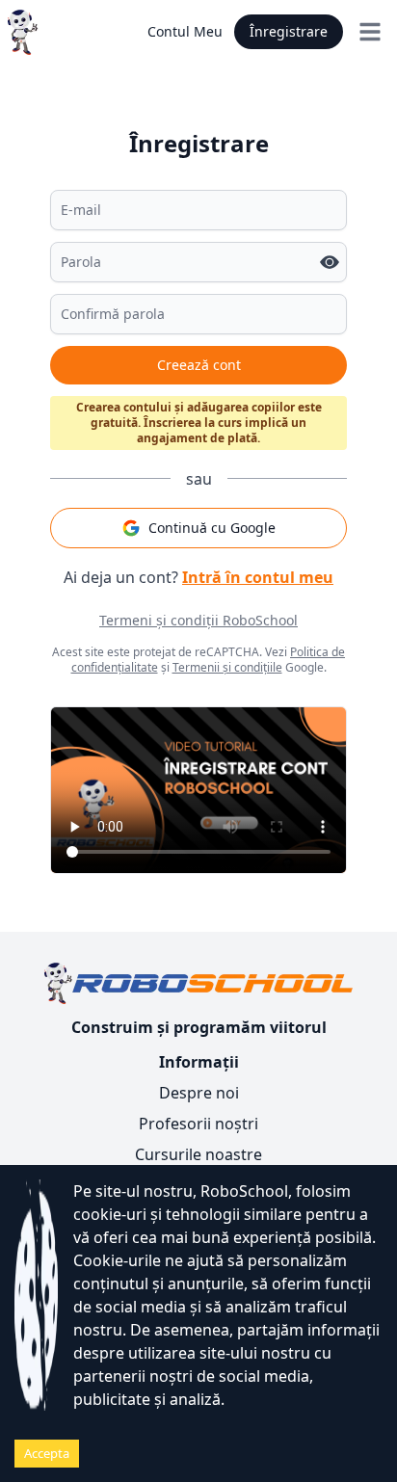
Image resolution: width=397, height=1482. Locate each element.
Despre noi (199, 1092)
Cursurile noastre (198, 1154)
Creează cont (199, 365)
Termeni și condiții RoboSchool (198, 620)
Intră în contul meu (257, 577)
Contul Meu (185, 31)
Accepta (46, 1453)
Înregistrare (289, 31)
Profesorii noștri (198, 1123)
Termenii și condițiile (227, 667)
